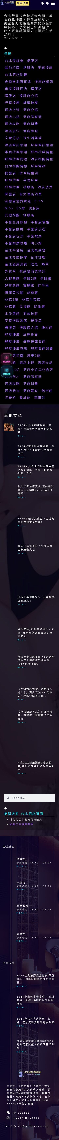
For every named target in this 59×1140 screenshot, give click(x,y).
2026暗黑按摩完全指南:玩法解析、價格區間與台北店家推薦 (36, 979)
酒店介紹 (30, 109)
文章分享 (12, 138)
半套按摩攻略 (16, 243)
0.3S (39, 201)
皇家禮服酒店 (16, 88)
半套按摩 (45, 67)
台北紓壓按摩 (16, 257)
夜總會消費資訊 (18, 81)
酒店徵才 (12, 376)
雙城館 (25, 397)
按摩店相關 (44, 81)
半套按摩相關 (16, 152)
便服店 (32, 60)
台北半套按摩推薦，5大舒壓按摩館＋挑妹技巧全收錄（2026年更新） (36, 660)
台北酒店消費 (16, 74)
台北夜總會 (14, 60)
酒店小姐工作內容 (38, 369)
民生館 (39, 306)
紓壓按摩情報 (42, 152)
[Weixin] (42, 3)
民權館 (25, 306)
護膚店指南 (14, 355)
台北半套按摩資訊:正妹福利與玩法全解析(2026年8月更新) (36, 490)
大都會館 (12, 278)
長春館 (10, 397)
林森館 (10, 306)
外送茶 (10, 271)
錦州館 (47, 390)
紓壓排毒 (30, 334)
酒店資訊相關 (16, 145)
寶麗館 (29, 285)
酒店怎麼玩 (32, 116)
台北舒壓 (38, 257)
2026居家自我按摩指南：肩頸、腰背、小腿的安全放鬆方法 (36, 449)
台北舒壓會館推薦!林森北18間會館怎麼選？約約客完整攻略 (36, 1044)
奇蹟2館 (30, 278)
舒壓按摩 (30, 102)
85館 (21, 208)
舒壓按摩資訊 (16, 348)
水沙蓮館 (12, 313)
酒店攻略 (12, 123)
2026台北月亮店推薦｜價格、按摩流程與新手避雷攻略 (35, 428)
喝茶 (45, 264)
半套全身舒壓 (16, 222)
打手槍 (43, 285)
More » (22, 436)
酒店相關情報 (42, 159)
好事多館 (12, 285)
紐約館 (47, 327)
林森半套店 (31, 299)
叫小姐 (36, 243)
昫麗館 (21, 859)
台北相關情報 (16, 166)
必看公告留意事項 (21, 824)
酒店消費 (30, 123)
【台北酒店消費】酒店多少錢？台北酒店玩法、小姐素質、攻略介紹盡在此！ (35, 692)
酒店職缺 (30, 131)
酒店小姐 (12, 116)
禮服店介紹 (29, 95)
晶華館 (32, 292)
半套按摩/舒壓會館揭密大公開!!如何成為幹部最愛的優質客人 (36, 632)
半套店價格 (40, 222)
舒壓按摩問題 (16, 159)
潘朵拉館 (30, 313)
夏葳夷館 (22, 906)
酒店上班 (12, 109)
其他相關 (12, 67)
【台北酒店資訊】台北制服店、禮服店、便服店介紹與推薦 (35, 715)
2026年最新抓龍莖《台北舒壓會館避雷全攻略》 (36, 520)
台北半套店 (14, 250)
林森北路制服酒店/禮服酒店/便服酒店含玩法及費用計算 (36, 766)
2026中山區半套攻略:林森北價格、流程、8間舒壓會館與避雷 (36, 1000)
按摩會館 (38, 166)
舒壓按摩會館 (34, 341)
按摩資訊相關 (42, 145)
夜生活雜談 (32, 138)
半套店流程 (36, 229)
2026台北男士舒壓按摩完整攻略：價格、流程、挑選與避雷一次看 (36, 469)
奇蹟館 (46, 278)
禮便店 (36, 88)
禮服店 (10, 95)
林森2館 (12, 299)
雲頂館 (39, 397)
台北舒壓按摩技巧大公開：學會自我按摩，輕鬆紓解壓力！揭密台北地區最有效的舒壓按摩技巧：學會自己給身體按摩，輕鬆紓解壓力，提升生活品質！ (28, 25)
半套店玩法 (14, 236)
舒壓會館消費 (42, 348)
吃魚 (34, 264)
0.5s (9, 208)
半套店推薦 (14, 229)
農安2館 (34, 355)
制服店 (29, 67)
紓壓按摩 (12, 102)
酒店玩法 (12, 131)
